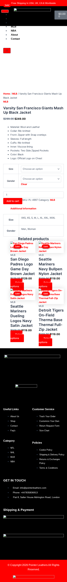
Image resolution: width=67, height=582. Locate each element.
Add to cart (13, 201)
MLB (13, 26)
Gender (11, 180)
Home (6, 93)
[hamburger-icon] (5, 11)
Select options (16, 284)
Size (11, 168)
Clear (24, 184)
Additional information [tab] (23, 208)
